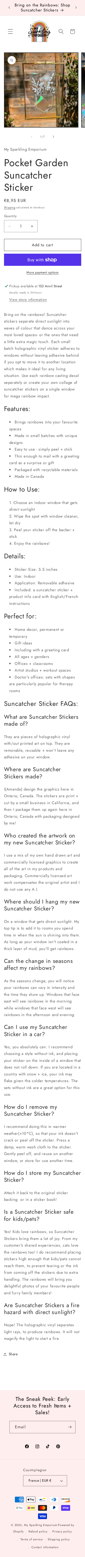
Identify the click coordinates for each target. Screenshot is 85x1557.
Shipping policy (59, 1539)
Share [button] (13, 1354)
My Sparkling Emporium (40, 1525)
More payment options (42, 272)
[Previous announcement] (9, 7)
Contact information (45, 1547)
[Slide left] (31, 136)
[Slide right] (53, 136)
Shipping (9, 207)
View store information (28, 299)
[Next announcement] (76, 7)
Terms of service (32, 1539)
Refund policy (38, 1531)
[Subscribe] (69, 1427)
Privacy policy (62, 1531)
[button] (10, 31)
